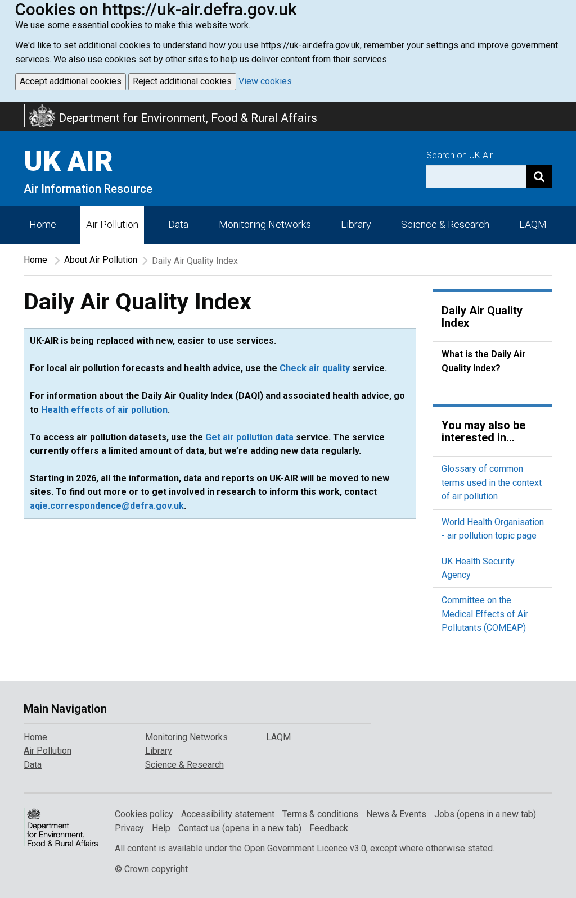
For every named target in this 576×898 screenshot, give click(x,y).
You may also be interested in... (483, 431)
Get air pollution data (249, 437)
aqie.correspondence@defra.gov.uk (107, 505)
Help (161, 828)
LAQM (533, 224)
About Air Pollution (100, 259)
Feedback (328, 828)
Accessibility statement (227, 814)
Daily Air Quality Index (482, 317)
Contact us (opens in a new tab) (240, 828)
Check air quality (315, 368)
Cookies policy (144, 814)
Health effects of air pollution (104, 409)
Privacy (129, 828)
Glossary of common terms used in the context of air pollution (492, 482)
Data (178, 224)
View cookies (265, 81)
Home (42, 224)
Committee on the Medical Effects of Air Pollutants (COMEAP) (485, 614)
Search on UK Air (459, 155)
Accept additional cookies (71, 81)
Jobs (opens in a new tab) (485, 814)
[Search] (539, 176)
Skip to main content (6, 109)
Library (356, 224)
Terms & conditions (320, 814)
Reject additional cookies (182, 81)
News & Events (396, 814)
